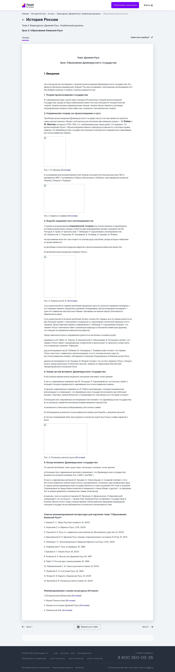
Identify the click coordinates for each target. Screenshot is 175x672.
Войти (147, 5)
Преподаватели (84, 653)
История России (42, 19)
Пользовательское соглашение (36, 667)
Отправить (87, 16)
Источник (65, 170)
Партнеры (64, 653)
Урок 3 (145, 627)
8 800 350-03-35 (135, 657)
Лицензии (79, 667)
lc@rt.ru (149, 667)
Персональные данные (62, 667)
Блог (73, 653)
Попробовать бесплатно (125, 5)
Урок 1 (29, 627)
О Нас (55, 653)
